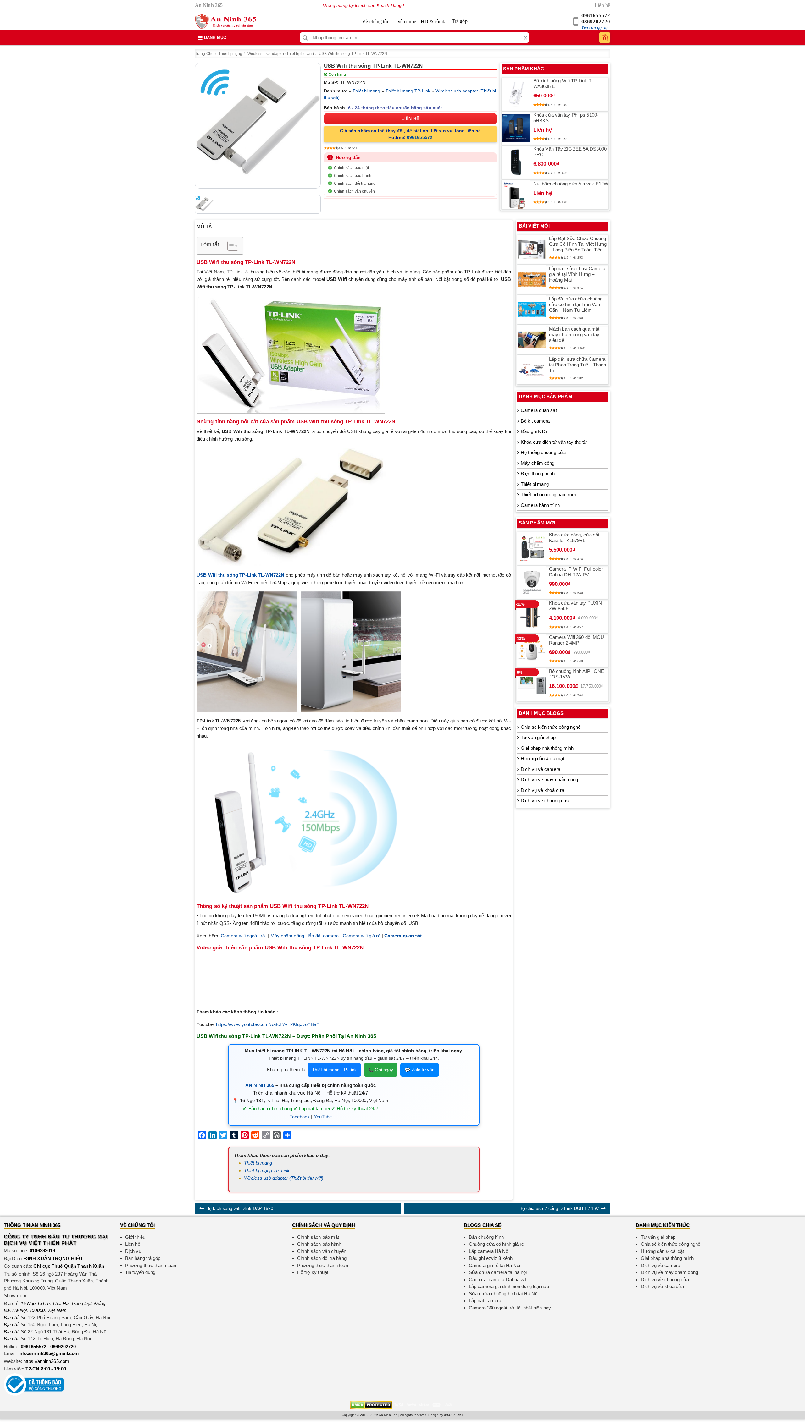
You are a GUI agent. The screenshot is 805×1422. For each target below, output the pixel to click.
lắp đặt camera (323, 935)
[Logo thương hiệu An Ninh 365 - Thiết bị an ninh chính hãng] (225, 22)
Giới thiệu (135, 1237)
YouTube (323, 1116)
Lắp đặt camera (485, 1300)
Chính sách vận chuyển (354, 191)
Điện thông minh (538, 473)
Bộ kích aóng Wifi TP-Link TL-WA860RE (564, 83)
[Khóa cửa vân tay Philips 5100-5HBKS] (516, 128)
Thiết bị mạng (230, 54)
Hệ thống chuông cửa (543, 452)
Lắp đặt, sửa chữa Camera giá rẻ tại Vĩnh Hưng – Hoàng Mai (577, 274)
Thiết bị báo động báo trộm (548, 494)
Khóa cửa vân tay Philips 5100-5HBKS (565, 117)
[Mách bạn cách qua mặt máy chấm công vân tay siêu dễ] (532, 340)
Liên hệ (602, 5)
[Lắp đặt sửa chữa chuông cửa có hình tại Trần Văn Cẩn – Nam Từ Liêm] (532, 309)
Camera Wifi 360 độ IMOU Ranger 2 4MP (576, 639)
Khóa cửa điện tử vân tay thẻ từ (554, 442)
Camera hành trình (540, 505)
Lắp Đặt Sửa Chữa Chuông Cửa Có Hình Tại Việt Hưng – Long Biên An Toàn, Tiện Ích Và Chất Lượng (578, 244)
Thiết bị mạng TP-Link (408, 90)
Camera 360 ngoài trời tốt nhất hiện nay (510, 1307)
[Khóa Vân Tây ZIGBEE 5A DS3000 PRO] (516, 162)
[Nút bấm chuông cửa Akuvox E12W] (516, 194)
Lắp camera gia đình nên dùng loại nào (509, 1286)
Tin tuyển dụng (140, 1272)
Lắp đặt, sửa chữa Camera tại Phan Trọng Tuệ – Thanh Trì (577, 364)
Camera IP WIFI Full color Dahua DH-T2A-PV (576, 571)
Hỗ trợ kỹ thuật (313, 1272)
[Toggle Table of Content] (230, 245)
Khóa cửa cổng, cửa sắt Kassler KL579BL (574, 537)
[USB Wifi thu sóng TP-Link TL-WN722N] (257, 125)
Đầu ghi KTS (534, 431)
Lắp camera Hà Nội (489, 1251)
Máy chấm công (287, 935)
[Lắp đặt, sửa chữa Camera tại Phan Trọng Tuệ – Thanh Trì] (532, 370)
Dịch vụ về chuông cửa (545, 800)
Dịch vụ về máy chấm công (549, 779)
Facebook (299, 1116)
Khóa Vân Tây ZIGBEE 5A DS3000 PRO (570, 151)
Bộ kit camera (535, 421)
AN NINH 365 (259, 1085)
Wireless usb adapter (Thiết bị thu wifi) (280, 54)
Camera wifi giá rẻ (361, 935)
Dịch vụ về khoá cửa (542, 790)
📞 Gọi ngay (380, 1069)
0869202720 (595, 22)
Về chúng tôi (375, 21)
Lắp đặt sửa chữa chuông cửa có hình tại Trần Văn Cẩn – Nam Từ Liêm (575, 304)
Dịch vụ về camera (540, 769)
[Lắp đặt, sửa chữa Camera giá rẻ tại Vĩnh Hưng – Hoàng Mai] (532, 279)
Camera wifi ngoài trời (243, 935)
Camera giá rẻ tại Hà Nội (494, 1265)
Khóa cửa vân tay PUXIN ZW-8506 (575, 605)
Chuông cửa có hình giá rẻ (496, 1244)
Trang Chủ (204, 54)
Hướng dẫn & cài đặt (542, 758)
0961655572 (595, 16)
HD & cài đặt (434, 21)
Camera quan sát (539, 410)
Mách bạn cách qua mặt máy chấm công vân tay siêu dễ (574, 334)
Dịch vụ (133, 1251)
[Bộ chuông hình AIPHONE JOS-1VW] (532, 685)
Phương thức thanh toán (150, 1265)
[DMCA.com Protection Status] (371, 1404)
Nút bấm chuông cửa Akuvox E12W (570, 183)
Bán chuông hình (486, 1237)
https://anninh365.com (46, 1361)
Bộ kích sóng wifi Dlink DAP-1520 (239, 1208)
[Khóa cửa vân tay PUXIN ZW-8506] (532, 616)
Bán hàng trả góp (143, 1258)
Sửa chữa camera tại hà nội (498, 1272)
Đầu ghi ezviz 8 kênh (491, 1258)
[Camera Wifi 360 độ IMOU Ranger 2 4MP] (532, 650)
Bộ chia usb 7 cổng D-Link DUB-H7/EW (559, 1208)
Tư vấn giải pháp (538, 737)
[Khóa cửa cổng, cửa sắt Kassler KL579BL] (532, 548)
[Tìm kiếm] (305, 37)
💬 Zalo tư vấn (419, 1069)
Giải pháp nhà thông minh (547, 748)
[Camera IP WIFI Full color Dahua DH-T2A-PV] (532, 582)
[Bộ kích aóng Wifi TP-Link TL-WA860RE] (516, 94)
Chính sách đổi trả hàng (354, 183)
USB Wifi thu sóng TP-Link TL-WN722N (353, 54)
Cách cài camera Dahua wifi (498, 1279)
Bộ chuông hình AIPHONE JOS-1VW (576, 673)
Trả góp (460, 21)
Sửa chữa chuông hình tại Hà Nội (503, 1293)
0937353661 (453, 1415)
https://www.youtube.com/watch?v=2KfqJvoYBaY (267, 1024)
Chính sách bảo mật (351, 168)
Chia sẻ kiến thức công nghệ (550, 727)
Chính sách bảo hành (352, 175)
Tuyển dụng (404, 21)
